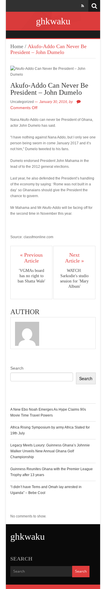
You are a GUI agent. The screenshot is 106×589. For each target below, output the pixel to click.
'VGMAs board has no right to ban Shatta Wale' (31, 275)
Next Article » (74, 258)
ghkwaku (53, 21)
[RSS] (82, 6)
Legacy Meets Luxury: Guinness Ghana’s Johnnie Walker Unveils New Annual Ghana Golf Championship (50, 451)
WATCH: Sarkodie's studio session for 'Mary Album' (74, 278)
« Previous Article (31, 258)
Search (17, 368)
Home (16, 46)
